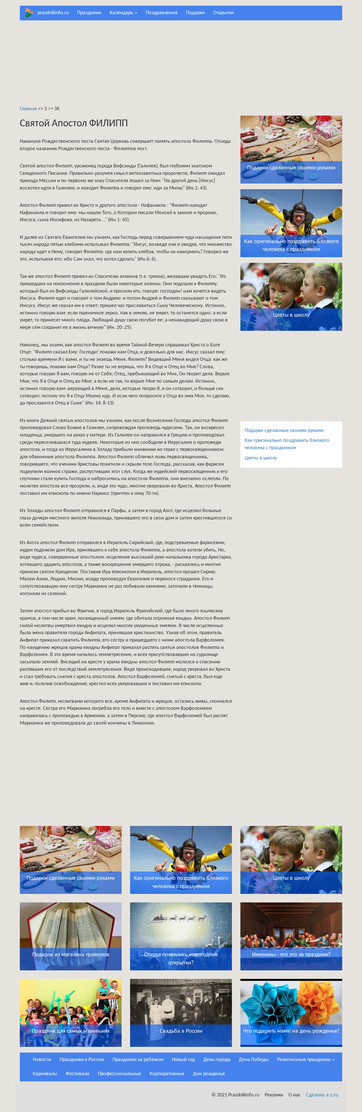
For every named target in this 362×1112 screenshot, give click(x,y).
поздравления (162, 13)
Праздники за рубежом (138, 1059)
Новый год (183, 1059)
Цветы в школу (261, 458)
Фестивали (77, 1074)
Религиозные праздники (304, 1059)
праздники (89, 13)
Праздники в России (82, 1059)
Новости (42, 1059)
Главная (28, 109)
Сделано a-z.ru (322, 1095)
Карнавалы (45, 1074)
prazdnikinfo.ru (53, 13)
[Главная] (31, 12)
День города (216, 1059)
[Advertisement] (181, 65)
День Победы (254, 1059)
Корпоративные (167, 1074)
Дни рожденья (209, 1074)
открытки (223, 13)
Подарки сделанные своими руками (284, 430)
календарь (122, 13)
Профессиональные (119, 1074)
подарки (195, 13)
